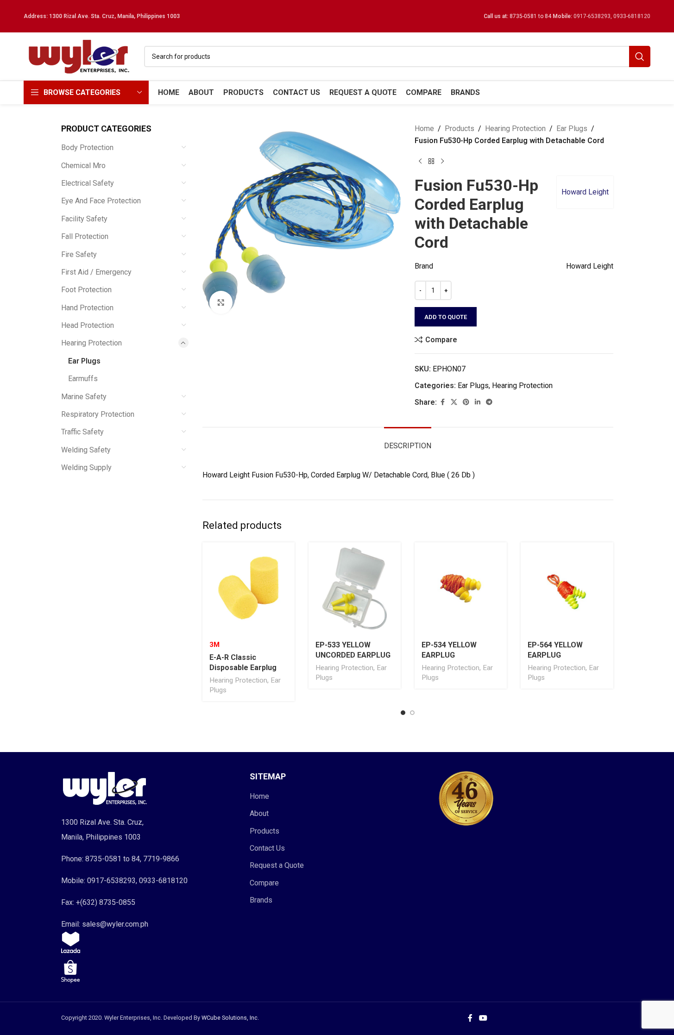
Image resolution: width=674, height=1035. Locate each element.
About (259, 813)
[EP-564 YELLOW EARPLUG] (567, 588)
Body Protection (87, 147)
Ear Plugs (84, 361)
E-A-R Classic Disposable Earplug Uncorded (243, 668)
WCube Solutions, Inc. (230, 1017)
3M (214, 644)
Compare (264, 882)
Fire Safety (79, 254)
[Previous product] (420, 161)
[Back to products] (431, 161)
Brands (261, 900)
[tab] (407, 441)
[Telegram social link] (489, 402)
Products (459, 128)
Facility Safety (84, 218)
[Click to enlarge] (221, 302)
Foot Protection (86, 289)
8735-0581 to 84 (530, 16)
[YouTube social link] (483, 1018)
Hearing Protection (91, 343)
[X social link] (454, 402)
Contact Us (267, 848)
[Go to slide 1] (403, 712)
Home (424, 128)
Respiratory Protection (97, 414)
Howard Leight (585, 192)
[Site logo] (79, 55)
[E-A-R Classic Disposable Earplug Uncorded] (248, 588)
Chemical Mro (83, 165)
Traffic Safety (82, 431)
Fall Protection (84, 236)
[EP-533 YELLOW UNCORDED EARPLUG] (355, 588)
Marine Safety (84, 396)
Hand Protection (87, 307)
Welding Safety (86, 449)
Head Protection (87, 325)
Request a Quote (277, 865)
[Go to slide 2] (412, 712)
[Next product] (442, 161)
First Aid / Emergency (96, 272)
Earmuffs (83, 378)
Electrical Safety (87, 183)
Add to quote (445, 317)
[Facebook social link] (442, 402)
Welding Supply (86, 467)
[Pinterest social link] (466, 402)
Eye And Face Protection (101, 200)
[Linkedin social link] (477, 402)
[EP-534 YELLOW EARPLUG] (461, 588)
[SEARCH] (639, 56)
